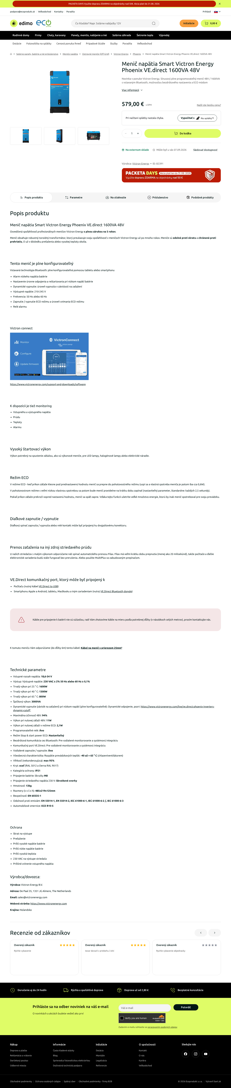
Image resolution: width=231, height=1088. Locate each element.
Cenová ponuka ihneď (68, 43)
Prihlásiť (207, 11)
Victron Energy (121, 54)
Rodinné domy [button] (21, 35)
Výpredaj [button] (164, 35)
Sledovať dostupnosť (205, 149)
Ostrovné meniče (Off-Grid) (95, 54)
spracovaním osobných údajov (162, 1027)
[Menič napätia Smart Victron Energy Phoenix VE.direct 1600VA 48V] (59, 92)
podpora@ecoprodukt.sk (22, 11)
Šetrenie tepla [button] (145, 35)
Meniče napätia (70, 54)
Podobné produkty (202, 197)
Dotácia (100, 1050)
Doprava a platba (18, 1050)
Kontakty (58, 11)
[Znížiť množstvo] (125, 133)
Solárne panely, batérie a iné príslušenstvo (37, 54)
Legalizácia (101, 1060)
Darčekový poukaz (19, 1060)
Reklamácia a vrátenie (21, 1055)
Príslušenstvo (160, 197)
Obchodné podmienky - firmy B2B (95, 1081)
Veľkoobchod (44, 11)
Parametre (76, 197)
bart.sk (217, 1081)
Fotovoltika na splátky (38, 43)
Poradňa (70, 11)
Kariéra (142, 1060)
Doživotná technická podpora (67, 1065)
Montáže (100, 1055)
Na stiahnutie (118, 197)
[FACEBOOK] (185, 1054)
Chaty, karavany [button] (56, 35)
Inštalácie (189, 23)
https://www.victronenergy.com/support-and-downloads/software (48, 384)
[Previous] (201, 933)
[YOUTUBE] (205, 1054)
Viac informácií (130, 90)
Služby (114, 43)
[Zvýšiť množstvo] (138, 133)
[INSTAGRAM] (195, 1054)
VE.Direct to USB (48, 586)
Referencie (101, 1065)
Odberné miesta (18, 1065)
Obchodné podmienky (21, 1081)
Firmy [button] (38, 35)
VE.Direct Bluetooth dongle (116, 591)
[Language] (217, 11)
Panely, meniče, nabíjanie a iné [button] (89, 35)
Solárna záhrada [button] (121, 35)
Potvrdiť (186, 1007)
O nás (142, 1055)
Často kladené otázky (63, 1050)
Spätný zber (70, 1081)
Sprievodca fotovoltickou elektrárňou (71, 1060)
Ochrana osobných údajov (48, 1081)
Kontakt (143, 1050)
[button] (206, 23)
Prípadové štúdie (95, 43)
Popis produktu (34, 197)
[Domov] (30, 23)
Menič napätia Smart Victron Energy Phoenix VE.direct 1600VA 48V (178, 54)
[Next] (214, 933)
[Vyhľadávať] (154, 23)
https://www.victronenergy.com (48, 903)
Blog (55, 1055)
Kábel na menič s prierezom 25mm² (101, 648)
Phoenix (137, 54)
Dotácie (17, 43)
